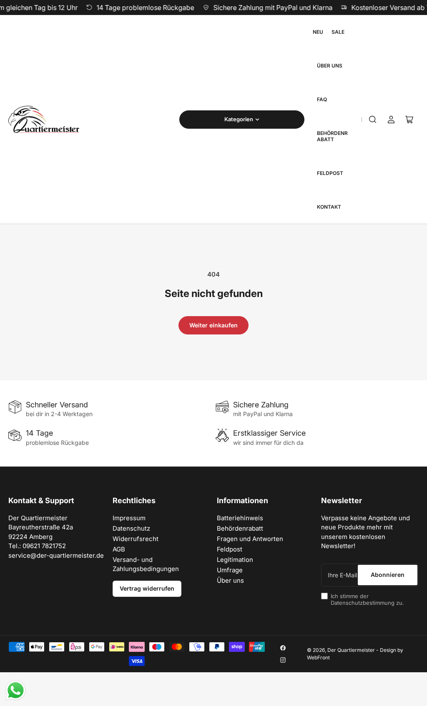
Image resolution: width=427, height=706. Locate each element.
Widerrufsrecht (135, 539)
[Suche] (373, 119)
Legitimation (235, 560)
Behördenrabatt (332, 136)
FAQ (322, 99)
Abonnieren (387, 574)
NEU (318, 32)
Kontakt (329, 207)
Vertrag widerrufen (147, 588)
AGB (119, 549)
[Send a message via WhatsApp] (15, 690)
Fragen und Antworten (250, 539)
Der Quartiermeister (351, 650)
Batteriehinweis (240, 518)
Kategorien (238, 119)
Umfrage (230, 570)
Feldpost (330, 173)
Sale (338, 32)
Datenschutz (131, 528)
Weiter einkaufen (213, 325)
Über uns (329, 65)
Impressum (129, 518)
